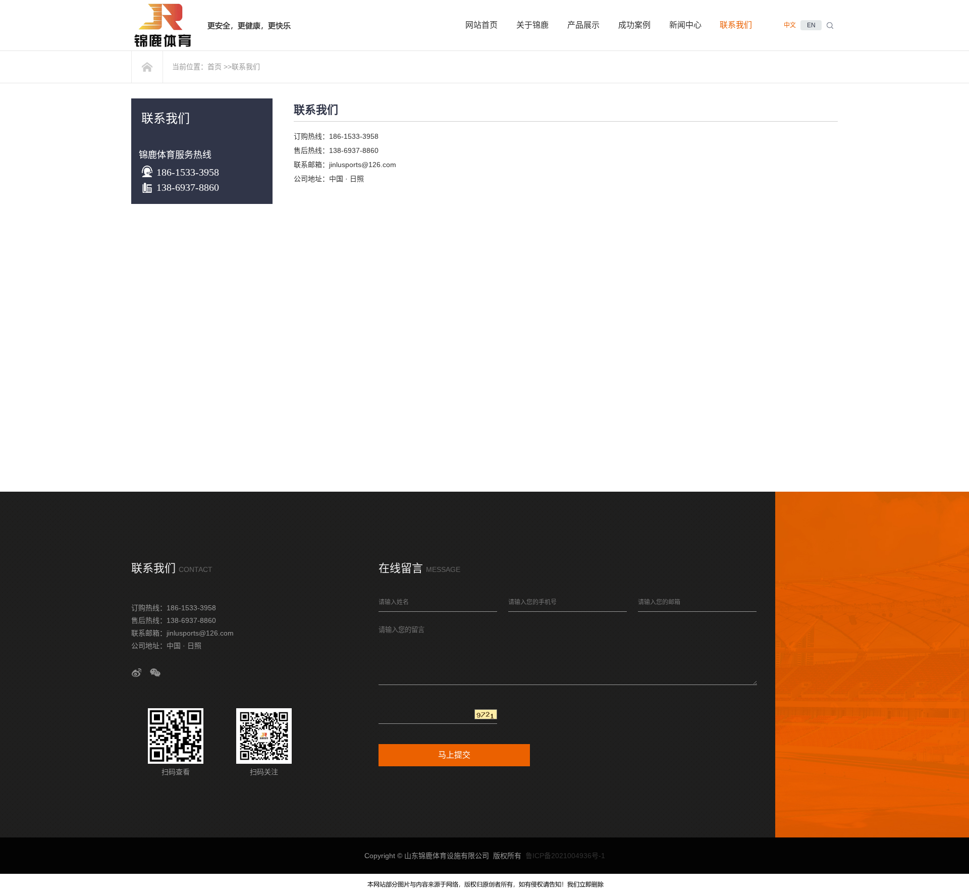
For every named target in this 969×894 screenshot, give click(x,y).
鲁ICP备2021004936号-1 (565, 856)
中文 (790, 25)
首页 (214, 67)
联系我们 (246, 67)
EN (811, 25)
